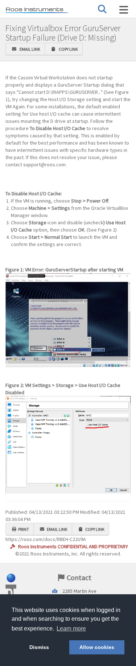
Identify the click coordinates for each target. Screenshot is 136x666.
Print (23, 529)
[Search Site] (124, 10)
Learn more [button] (71, 628)
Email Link (29, 49)
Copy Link (67, 49)
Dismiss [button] (39, 647)
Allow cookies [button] (96, 647)
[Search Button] (102, 9)
